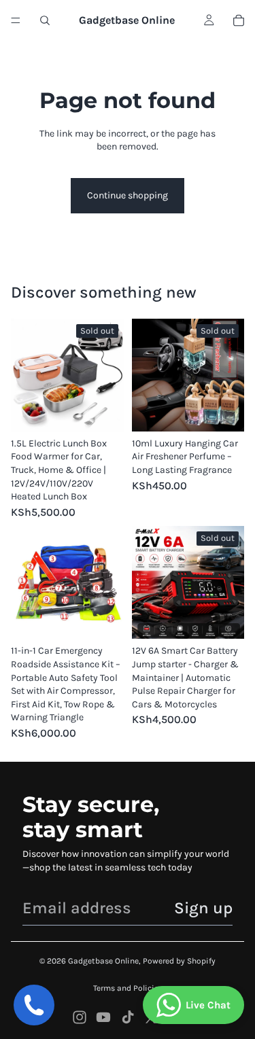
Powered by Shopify (179, 961)
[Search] (45, 20)
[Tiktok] (128, 1017)
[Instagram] (79, 1017)
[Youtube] (103, 1017)
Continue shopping (127, 195)
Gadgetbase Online (103, 961)
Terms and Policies (128, 988)
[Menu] (15, 20)
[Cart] (239, 20)
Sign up (203, 907)
